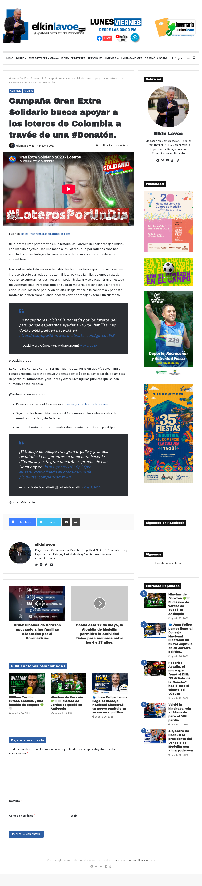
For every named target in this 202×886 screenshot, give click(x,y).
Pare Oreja (112, 58)
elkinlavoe (22, 146)
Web (74, 816)
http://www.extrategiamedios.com (45, 234)
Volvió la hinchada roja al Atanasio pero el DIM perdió (179, 712)
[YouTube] (168, 160)
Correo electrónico (22, 816)
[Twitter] (46, 565)
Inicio (9, 58)
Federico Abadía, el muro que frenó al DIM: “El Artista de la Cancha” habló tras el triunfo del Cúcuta (179, 678)
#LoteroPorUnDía (74, 472)
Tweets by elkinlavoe (168, 563)
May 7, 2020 (92, 487)
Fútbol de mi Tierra (73, 58)
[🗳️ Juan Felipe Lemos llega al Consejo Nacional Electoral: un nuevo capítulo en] (110, 683)
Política (21, 58)
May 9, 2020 (88, 346)
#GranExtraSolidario (38, 472)
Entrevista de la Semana (44, 58)
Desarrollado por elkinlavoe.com (135, 860)
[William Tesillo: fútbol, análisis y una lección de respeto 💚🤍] (27, 683)
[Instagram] (173, 160)
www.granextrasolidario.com (87, 404)
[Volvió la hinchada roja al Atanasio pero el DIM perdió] (155, 710)
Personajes (95, 58)
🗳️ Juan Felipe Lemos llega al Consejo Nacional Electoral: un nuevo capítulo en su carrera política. (109, 705)
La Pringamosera (131, 58)
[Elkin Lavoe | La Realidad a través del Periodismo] (101, 25)
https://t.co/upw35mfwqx (42, 335)
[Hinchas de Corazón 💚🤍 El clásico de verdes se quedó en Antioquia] (68, 683)
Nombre (15, 801)
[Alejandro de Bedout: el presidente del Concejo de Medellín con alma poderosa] (155, 736)
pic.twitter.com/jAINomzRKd (45, 477)
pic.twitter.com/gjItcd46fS (90, 335)
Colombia (38, 78)
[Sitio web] (37, 565)
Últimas (28, 91)
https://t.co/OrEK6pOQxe (67, 467)
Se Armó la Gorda (156, 58)
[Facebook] (42, 565)
